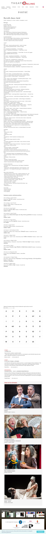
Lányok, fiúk (12, 209)
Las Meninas (12, 253)
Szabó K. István (39, 236)
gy (33, 316)
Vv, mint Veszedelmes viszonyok (12, 441)
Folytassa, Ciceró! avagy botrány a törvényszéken (28, 258)
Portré (19, 7)
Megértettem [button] (40, 531)
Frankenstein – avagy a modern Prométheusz (16, 371)
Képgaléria (8, 7)
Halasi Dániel (37, 241)
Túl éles (10, 199)
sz (33, 331)
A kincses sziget (26, 241)
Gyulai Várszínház (8, 499)
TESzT (10, 8)
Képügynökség (4, 8)
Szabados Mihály (11, 442)
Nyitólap (3, 7)
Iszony (6, 410)
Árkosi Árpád (10, 502)
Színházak (14, 7)
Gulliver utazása (28, 236)
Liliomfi (23, 231)
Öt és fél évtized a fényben (11, 361)
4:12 (9, 204)
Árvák (10, 226)
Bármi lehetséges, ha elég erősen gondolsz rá (21, 214)
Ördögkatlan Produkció (9, 439)
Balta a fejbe (12, 265)
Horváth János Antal (20, 199)
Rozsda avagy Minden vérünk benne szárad (21, 247)
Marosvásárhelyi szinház (9, 469)
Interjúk (6, 350)
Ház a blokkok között (9, 471)
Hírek (23, 7)
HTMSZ (37, 7)
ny (13, 326)
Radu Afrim (10, 472)
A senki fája (7, 351)
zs (33, 341)
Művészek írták (7, 370)
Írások (27, 7)
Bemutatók (32, 7)
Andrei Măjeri (22, 253)
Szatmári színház (8, 409)
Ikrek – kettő (7, 501)
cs (33, 311)
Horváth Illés (9, 259)
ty (6, 336)
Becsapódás (14, 221)
